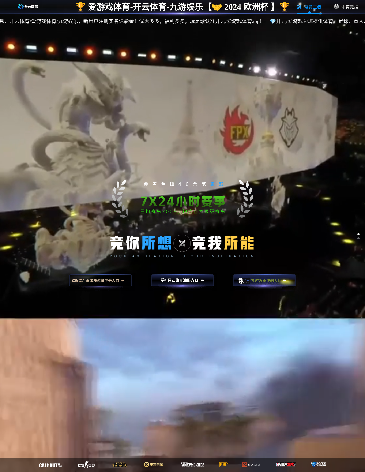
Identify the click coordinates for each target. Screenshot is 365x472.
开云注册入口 (182, 282)
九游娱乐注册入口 (264, 282)
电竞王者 (309, 7)
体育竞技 (346, 7)
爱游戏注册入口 (100, 282)
